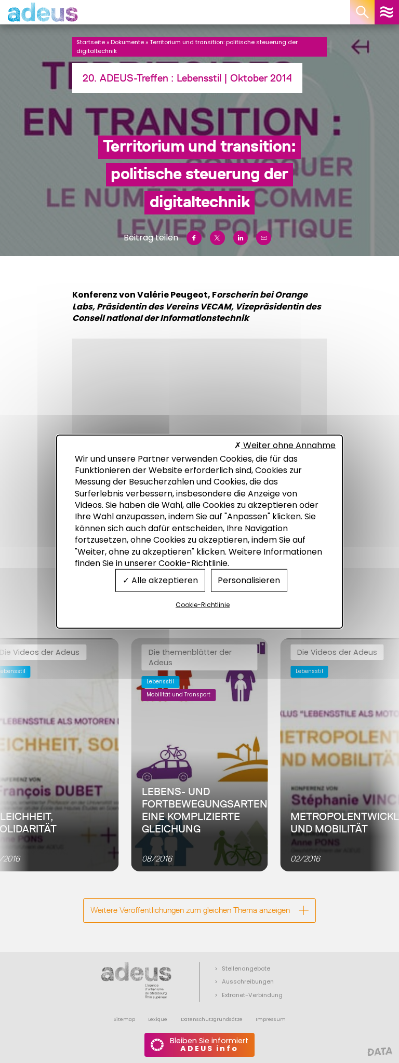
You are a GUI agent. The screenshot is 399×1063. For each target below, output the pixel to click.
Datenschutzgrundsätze (212, 1019)
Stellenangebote (246, 968)
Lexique (157, 1019)
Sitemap (124, 1019)
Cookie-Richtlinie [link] (203, 604)
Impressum (271, 1019)
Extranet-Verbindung (252, 995)
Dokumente (127, 42)
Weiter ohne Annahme (288, 445)
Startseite (90, 42)
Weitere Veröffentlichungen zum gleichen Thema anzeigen (190, 910)
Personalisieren (249, 580)
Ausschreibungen (248, 981)
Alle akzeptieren (163, 580)
